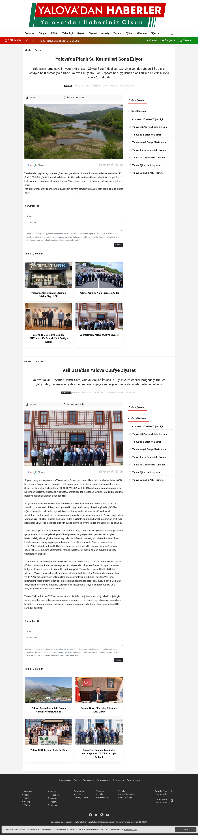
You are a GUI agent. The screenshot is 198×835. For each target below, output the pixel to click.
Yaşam (117, 33)
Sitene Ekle (65, 780)
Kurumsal (119, 780)
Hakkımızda (104, 780)
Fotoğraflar (170, 40)
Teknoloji (67, 33)
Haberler (27, 50)
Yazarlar (187, 40)
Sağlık (80, 33)
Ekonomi (29, 33)
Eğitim (129, 33)
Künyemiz (89, 780)
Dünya (42, 33)
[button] (28, 42)
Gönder (118, 244)
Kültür (54, 33)
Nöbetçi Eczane (81, 797)
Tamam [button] (186, 830)
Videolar (153, 40)
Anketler (78, 794)
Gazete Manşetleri (126, 794)
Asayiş (105, 33)
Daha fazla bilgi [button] (130, 830)
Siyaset (93, 33)
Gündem (142, 33)
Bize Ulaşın (134, 780)
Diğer (154, 33)
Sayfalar (99, 794)
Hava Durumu (102, 797)
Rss (78, 780)
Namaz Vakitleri (125, 797)
